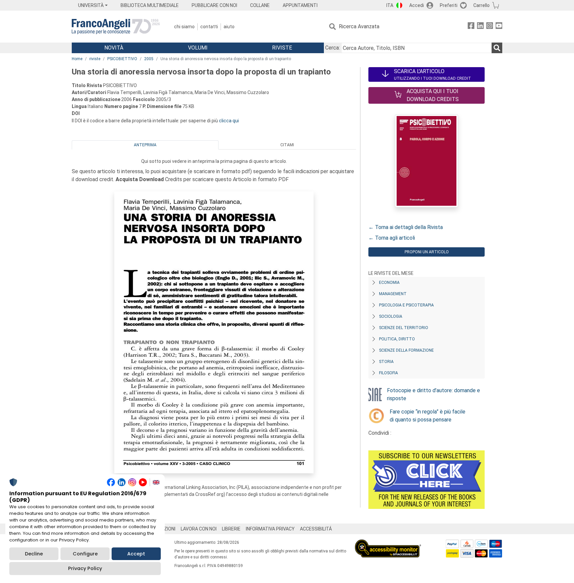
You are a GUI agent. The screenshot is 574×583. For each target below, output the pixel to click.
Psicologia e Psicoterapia (406, 305)
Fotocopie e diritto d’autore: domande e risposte (433, 394)
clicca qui (229, 120)
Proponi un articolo (427, 252)
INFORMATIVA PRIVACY (270, 528)
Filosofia (388, 373)
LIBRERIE (231, 528)
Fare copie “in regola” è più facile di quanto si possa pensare (427, 415)
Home (77, 59)
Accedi (416, 5)
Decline (34, 553)
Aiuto (229, 26)
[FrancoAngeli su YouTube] (499, 26)
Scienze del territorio (403, 327)
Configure (85, 553)
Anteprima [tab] (145, 145)
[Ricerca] (497, 48)
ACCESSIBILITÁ (316, 528)
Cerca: (332, 48)
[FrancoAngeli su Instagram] (489, 26)
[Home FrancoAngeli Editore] (116, 27)
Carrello (481, 5)
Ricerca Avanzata (359, 26)
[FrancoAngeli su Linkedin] (480, 26)
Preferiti (448, 5)
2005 (148, 59)
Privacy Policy (85, 568)
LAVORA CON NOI (199, 528)
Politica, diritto (397, 339)
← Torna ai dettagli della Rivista (405, 227)
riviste (94, 59)
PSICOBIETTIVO (122, 59)
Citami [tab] (287, 145)
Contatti (209, 26)
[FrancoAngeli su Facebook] (471, 26)
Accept (136, 553)
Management (393, 294)
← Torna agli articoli (391, 238)
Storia (386, 361)
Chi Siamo (184, 26)
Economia (389, 282)
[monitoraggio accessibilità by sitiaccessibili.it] (388, 543)
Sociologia (390, 316)
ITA (389, 5)
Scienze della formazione (406, 350)
